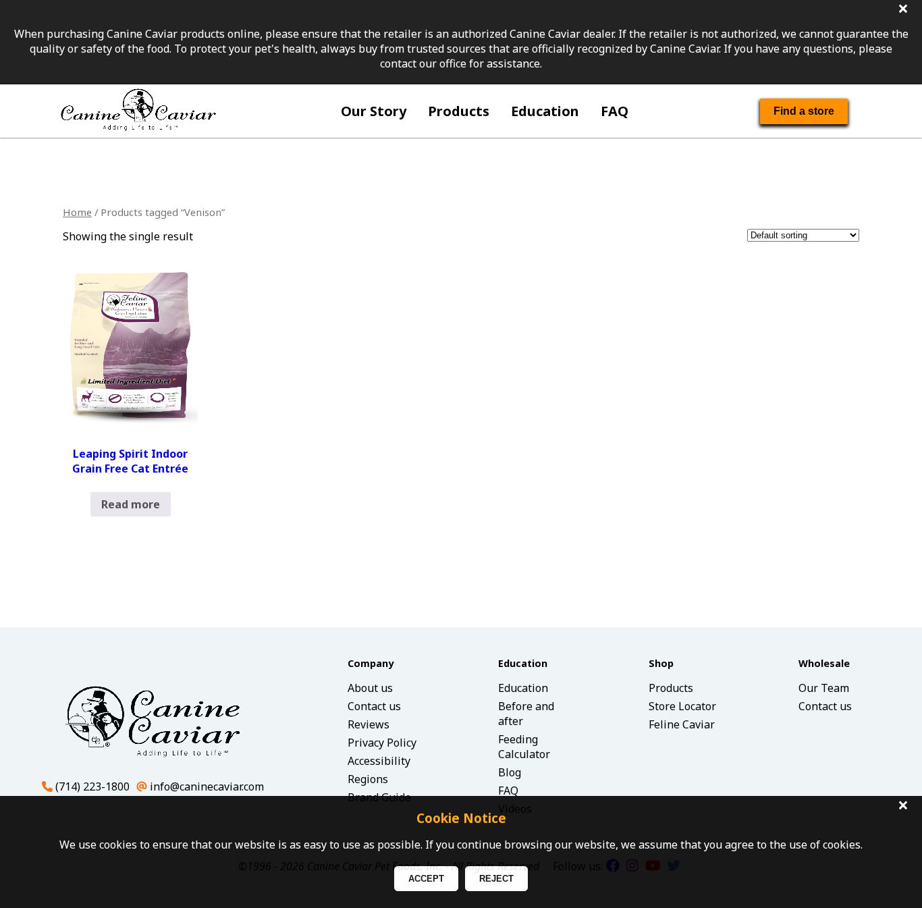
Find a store (804, 111)
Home (77, 212)
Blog (509, 772)
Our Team (823, 687)
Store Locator (682, 706)
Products (458, 111)
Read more (130, 504)
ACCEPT (426, 879)
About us (370, 687)
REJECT (496, 879)
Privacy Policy (382, 742)
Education (545, 111)
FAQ (614, 111)
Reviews (368, 724)
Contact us (374, 706)
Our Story (373, 111)
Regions (368, 779)
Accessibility (379, 760)
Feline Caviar (682, 724)
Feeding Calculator (524, 747)
